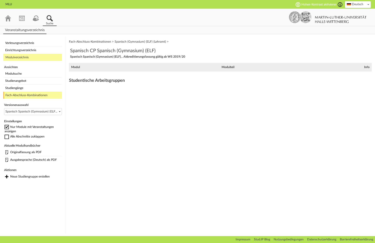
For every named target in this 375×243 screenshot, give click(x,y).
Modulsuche (13, 73)
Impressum (243, 239)
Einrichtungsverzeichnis (20, 50)
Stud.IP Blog (262, 239)
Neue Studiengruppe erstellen (30, 176)
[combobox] (358, 4)
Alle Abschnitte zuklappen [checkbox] (27, 136)
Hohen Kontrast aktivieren (319, 4)
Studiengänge (14, 88)
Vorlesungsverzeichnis (19, 43)
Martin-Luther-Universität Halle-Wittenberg (327, 17)
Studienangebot (15, 80)
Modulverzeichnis (17, 57)
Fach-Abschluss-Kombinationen (26, 95)
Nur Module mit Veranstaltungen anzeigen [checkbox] (29, 129)
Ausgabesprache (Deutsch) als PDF (33, 159)
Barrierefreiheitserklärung (356, 239)
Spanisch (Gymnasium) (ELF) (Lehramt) (140, 41)
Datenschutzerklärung (321, 239)
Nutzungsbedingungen (289, 239)
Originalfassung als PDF (26, 152)
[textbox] (358, 4)
